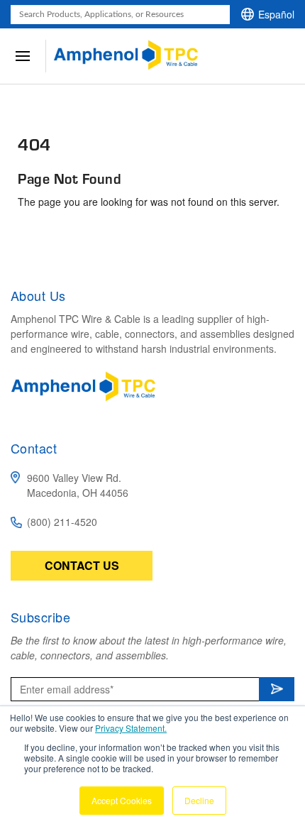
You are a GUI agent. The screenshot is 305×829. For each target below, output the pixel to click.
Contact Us (82, 565)
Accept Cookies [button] (122, 800)
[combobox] (120, 14)
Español (276, 14)
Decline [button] (199, 800)
